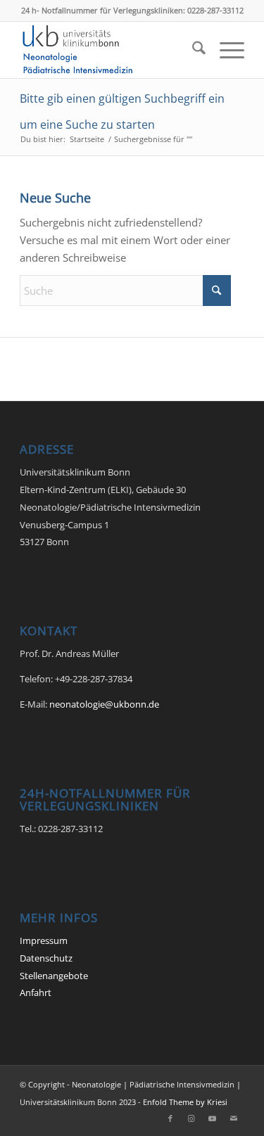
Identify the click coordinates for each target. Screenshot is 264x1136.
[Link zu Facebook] (170, 1118)
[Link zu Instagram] (191, 1118)
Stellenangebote (54, 975)
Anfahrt (35, 992)
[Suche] (192, 50)
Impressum (44, 940)
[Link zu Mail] (233, 1118)
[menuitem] (192, 50)
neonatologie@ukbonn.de (104, 704)
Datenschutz (46, 958)
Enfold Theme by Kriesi (185, 1102)
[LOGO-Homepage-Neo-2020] (109, 50)
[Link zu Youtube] (212, 1118)
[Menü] (225, 50)
